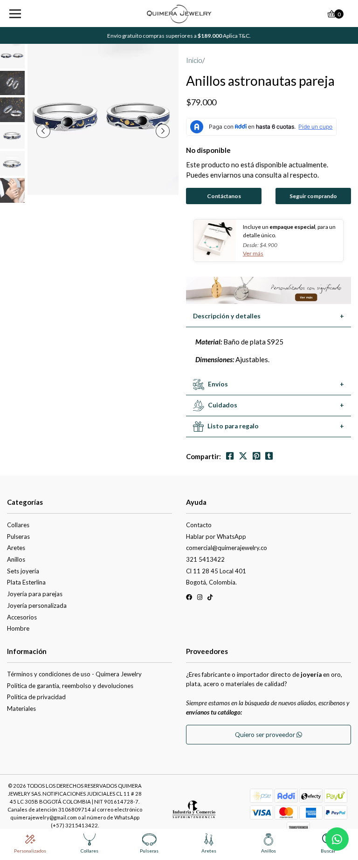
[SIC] (194, 812)
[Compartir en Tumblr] (269, 456)
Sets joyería (23, 571)
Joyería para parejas (34, 594)
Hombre (18, 628)
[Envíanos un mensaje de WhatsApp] (337, 839)
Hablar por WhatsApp (216, 536)
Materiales (21, 708)
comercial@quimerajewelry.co (226, 547)
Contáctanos (224, 196)
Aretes (16, 547)
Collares (18, 525)
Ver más (253, 253)
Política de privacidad (36, 697)
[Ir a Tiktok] (210, 599)
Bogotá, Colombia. (211, 582)
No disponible (208, 150)
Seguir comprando (313, 196)
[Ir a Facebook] (189, 599)
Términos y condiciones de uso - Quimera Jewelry (74, 674)
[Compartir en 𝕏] (243, 456)
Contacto (199, 525)
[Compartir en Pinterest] (256, 456)
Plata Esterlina (26, 582)
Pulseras (18, 536)
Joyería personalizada (37, 605)
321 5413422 (205, 559)
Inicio (194, 60)
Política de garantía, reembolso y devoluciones (70, 685)
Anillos (16, 559)
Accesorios (22, 617)
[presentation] (43, 131)
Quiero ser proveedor (265, 734)
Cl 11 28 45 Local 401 (216, 571)
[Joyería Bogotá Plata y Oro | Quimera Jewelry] (179, 14)
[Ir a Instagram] (199, 599)
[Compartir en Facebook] (230, 456)
